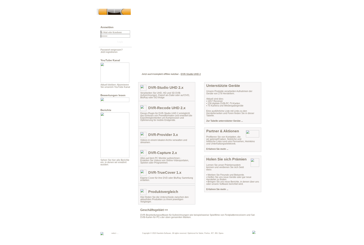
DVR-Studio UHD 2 (191, 74)
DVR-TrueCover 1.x (164, 172)
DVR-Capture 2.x (162, 153)
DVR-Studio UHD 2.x (166, 88)
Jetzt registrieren (109, 52)
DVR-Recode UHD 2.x (167, 108)
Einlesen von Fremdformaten (159, 115)
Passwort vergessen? (111, 49)
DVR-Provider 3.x (163, 135)
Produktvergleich (163, 192)
